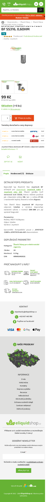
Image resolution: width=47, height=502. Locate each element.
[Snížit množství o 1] (10, 119)
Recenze (23, 392)
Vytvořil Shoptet (16, 486)
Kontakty (23, 386)
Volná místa (23, 382)
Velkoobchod (23, 395)
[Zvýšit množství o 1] (10, 116)
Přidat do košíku (24, 118)
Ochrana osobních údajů (23, 402)
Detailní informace (8, 149)
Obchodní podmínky (23, 399)
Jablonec (39, 15)
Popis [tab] (6, 173)
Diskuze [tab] (29, 173)
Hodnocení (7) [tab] (17, 173)
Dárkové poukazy (23, 409)
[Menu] (41, 4)
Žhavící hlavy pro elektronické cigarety (26, 245)
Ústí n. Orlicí (30, 15)
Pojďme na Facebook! (25, 321)
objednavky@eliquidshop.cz (26, 312)
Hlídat (20, 161)
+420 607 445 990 (25, 316)
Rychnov (19, 18)
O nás (23, 379)
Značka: (10, 39)
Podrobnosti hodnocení (33, 36)
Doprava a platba (23, 389)
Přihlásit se (23, 470)
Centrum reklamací (23, 405)
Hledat (40, 10)
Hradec (25, 18)
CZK (8, 3)
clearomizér (21, 189)
